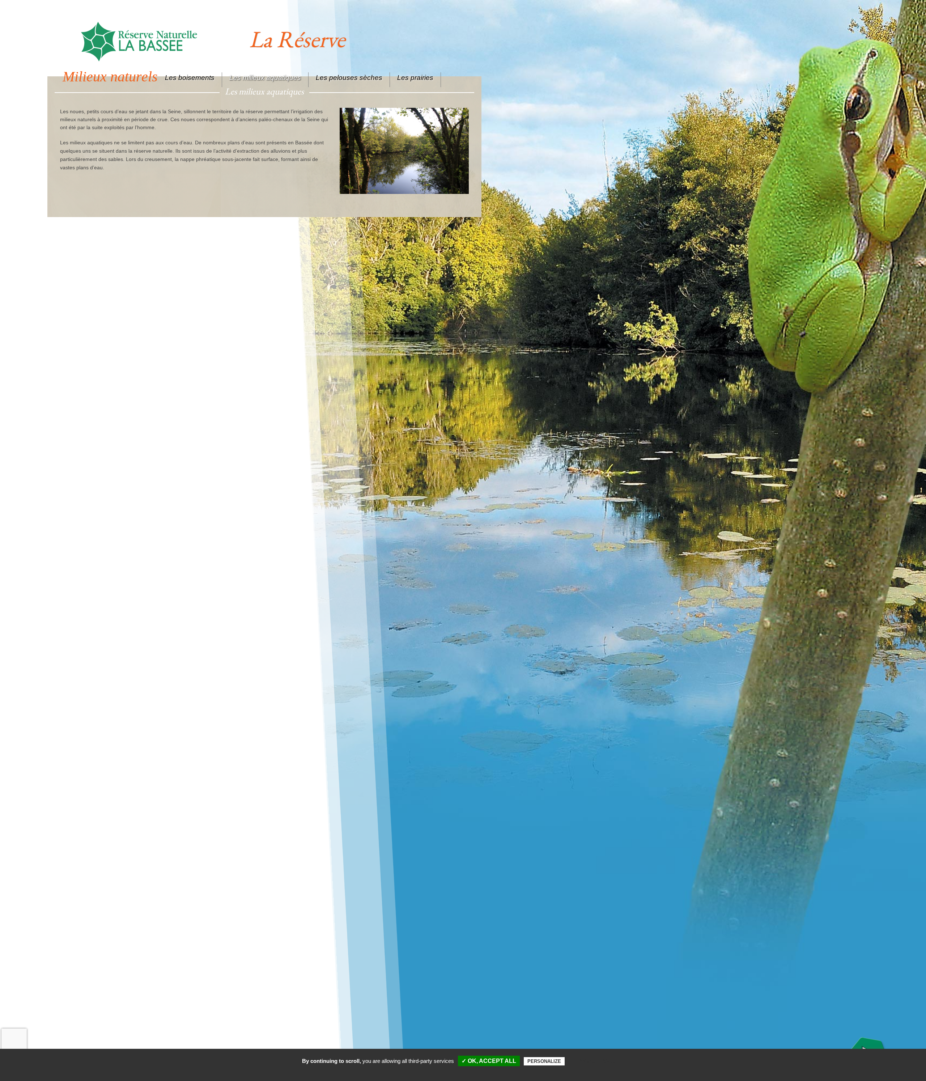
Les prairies (415, 77)
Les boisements (189, 77)
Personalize (544, 1061)
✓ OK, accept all (489, 1061)
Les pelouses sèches (349, 77)
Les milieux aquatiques (265, 77)
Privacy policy (599, 1061)
